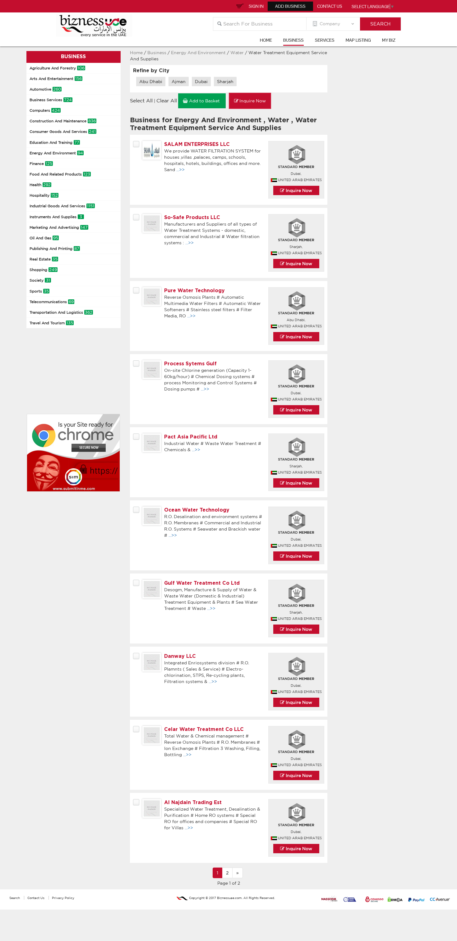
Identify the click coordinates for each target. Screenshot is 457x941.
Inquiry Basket (239, 6)
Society (40, 280)
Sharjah (225, 81)
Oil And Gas (44, 238)
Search (14, 898)
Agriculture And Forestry (57, 68)
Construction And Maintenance (63, 121)
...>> (180, 169)
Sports (39, 291)
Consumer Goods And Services (63, 131)
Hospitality (44, 195)
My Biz (388, 40)
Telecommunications (52, 301)
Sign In (256, 6)
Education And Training (54, 142)
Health (40, 184)
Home (266, 40)
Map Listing (358, 40)
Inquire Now (298, 190)
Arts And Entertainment (56, 78)
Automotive (45, 89)
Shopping (43, 269)
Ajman (179, 81)
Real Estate (44, 259)
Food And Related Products (60, 174)
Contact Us (329, 6)
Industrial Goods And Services (62, 206)
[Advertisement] (73, 370)
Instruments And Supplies (56, 216)
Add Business (290, 6)
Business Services (51, 99)
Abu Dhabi (150, 81)
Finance (41, 163)
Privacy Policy (63, 898)
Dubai (201, 81)
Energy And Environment (56, 153)
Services (325, 40)
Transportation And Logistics (61, 312)
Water (237, 52)
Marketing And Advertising (59, 227)
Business (293, 40)
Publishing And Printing (54, 248)
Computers (45, 110)
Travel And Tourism (51, 323)
